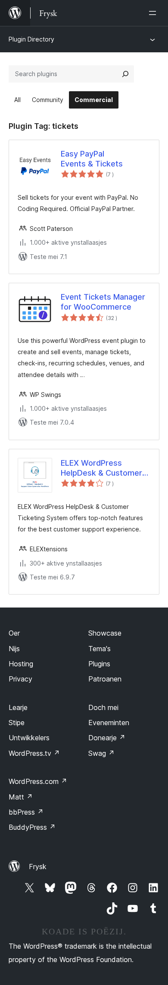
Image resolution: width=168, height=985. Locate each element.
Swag (101, 753)
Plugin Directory (31, 39)
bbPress (26, 812)
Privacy (20, 679)
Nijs (14, 648)
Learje (18, 707)
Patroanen (104, 679)
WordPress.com (38, 781)
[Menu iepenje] (154, 13)
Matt (21, 797)
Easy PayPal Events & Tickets (92, 158)
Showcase (104, 633)
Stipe (17, 722)
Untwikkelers (29, 737)
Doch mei (103, 707)
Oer (14, 633)
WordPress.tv (34, 753)
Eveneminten (108, 722)
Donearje (106, 737)
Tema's (99, 648)
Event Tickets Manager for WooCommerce (103, 301)
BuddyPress (32, 827)
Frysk (38, 866)
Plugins (99, 663)
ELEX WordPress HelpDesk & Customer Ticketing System (101, 468)
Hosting (21, 663)
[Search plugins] (125, 74)
